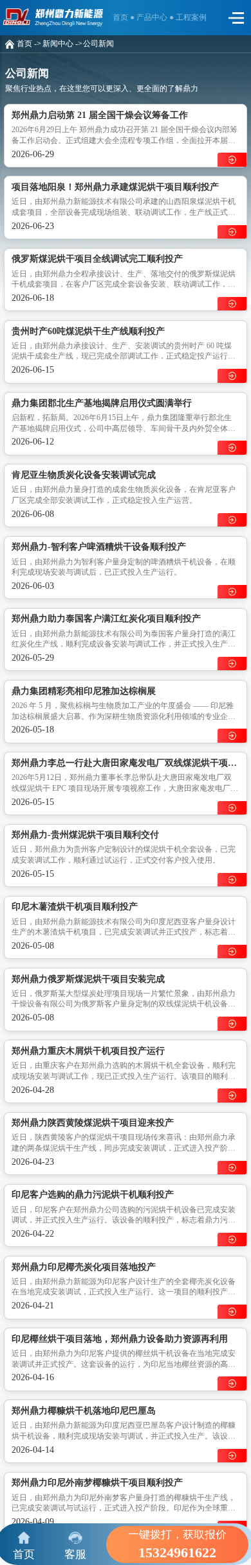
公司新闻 (98, 44)
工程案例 (191, 17)
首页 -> (29, 44)
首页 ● (124, 17)
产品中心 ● (156, 17)
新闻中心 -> (62, 44)
